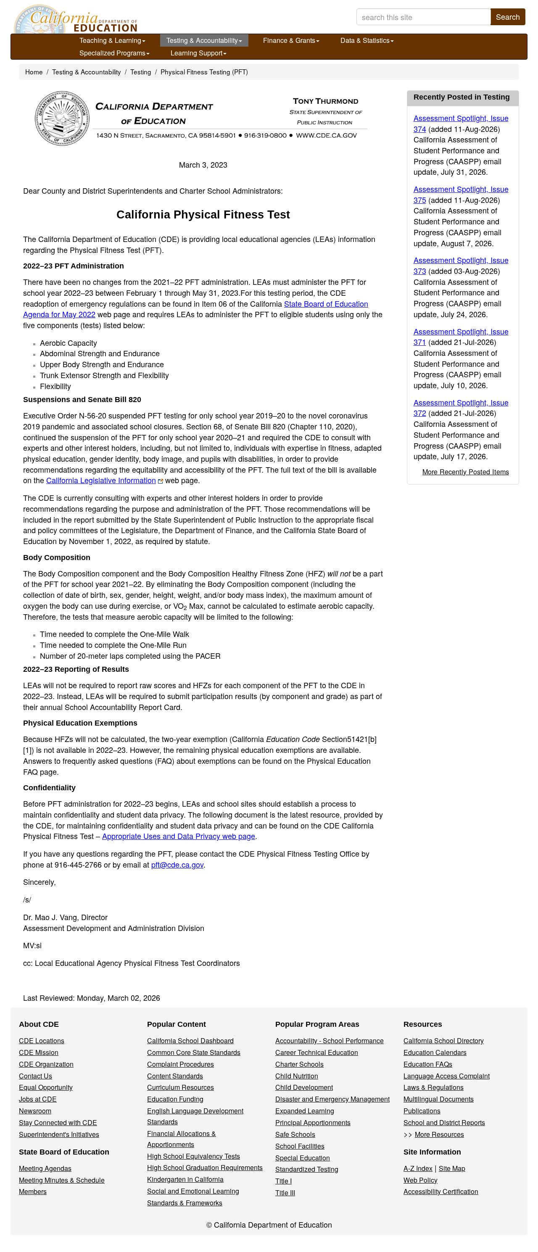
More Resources (439, 1134)
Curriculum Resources (180, 1087)
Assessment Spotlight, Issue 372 (461, 407)
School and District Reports (444, 1122)
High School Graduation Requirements (205, 1167)
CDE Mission (38, 1052)
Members (33, 1191)
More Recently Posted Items (465, 471)
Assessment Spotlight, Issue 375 (461, 194)
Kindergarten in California (185, 1179)
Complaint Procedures (180, 1064)
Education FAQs (428, 1064)
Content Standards (175, 1076)
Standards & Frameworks (184, 1202)
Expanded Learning (304, 1110)
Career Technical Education (316, 1052)
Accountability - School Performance (329, 1040)
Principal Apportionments (313, 1122)
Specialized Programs (112, 53)
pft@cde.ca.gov (177, 864)
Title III (285, 1192)
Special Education (302, 1158)
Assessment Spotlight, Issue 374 (461, 123)
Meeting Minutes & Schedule (62, 1180)
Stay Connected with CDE (58, 1122)
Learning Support (196, 53)
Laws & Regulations (434, 1087)
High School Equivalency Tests (193, 1156)
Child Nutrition (296, 1076)
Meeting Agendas (45, 1168)
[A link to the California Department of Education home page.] (74, 19)
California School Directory (444, 1040)
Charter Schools (299, 1064)
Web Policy (421, 1180)
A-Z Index (418, 1168)
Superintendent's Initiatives (59, 1134)
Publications (422, 1110)
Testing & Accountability (202, 40)
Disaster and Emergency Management (332, 1099)
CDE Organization (46, 1064)
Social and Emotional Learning (193, 1191)
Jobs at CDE (38, 1099)
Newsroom (35, 1110)
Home (34, 71)
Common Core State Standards (193, 1052)
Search (508, 16)
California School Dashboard (190, 1040)
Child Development (304, 1087)
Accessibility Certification (441, 1191)
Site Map (452, 1168)
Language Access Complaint (447, 1076)
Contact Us (35, 1076)
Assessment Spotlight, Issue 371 (461, 336)
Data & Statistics (365, 40)
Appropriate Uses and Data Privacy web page (178, 835)
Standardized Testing (306, 1169)
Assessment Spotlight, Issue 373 (461, 265)
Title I (283, 1181)
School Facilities (299, 1146)
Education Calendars (435, 1052)
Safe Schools (295, 1134)
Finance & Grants (289, 40)
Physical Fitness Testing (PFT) (204, 71)
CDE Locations (41, 1040)
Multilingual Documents (439, 1099)
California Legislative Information (101, 479)
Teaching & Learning (110, 40)
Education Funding (175, 1099)
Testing (140, 71)
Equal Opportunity (46, 1087)
